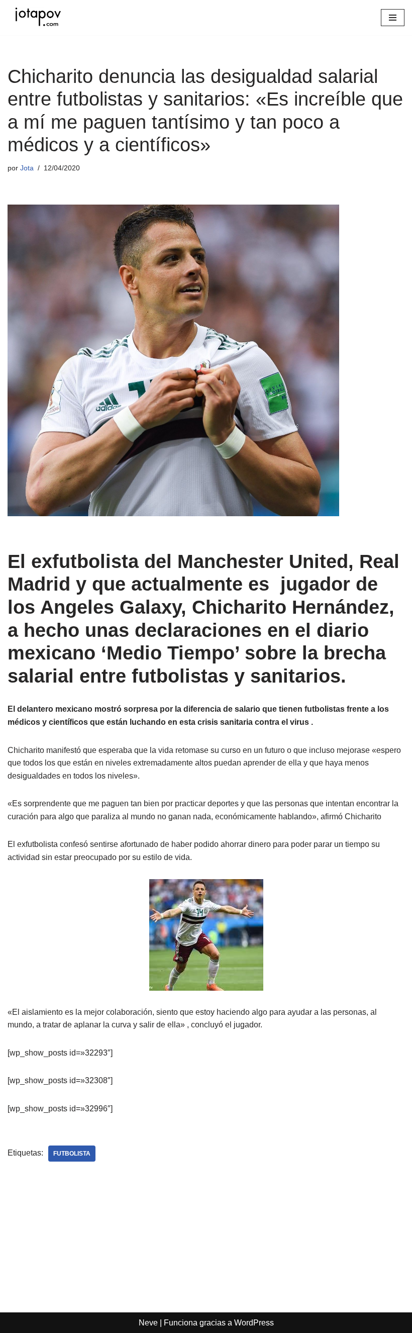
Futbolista (71, 1153)
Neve (148, 1322)
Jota (27, 168)
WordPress (254, 1322)
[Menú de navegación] (392, 17)
